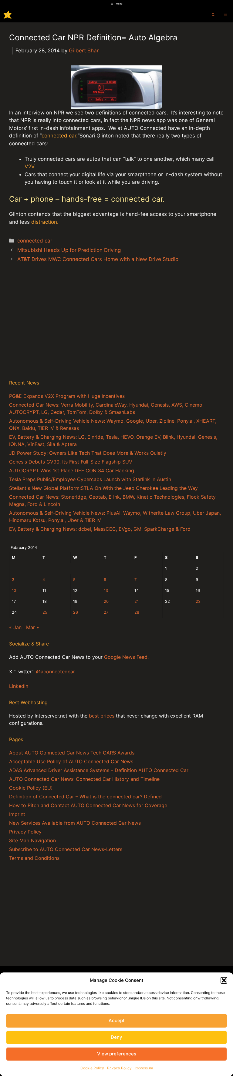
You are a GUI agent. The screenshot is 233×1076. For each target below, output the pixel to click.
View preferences (116, 1054)
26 (75, 612)
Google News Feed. (126, 657)
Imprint (17, 814)
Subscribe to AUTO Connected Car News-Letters (65, 849)
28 (136, 612)
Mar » (32, 627)
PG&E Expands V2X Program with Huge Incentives (67, 396)
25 (44, 612)
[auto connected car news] (7, 14)
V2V (29, 166)
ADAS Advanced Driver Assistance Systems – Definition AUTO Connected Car (98, 770)
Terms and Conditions (34, 858)
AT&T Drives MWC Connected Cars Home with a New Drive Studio (97, 259)
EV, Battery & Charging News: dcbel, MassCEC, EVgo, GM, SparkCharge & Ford (100, 529)
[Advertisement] (116, 327)
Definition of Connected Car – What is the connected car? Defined (85, 797)
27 (106, 612)
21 (136, 601)
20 (106, 601)
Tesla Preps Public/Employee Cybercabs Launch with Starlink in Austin (90, 479)
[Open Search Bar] (213, 14)
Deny (116, 1037)
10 (14, 590)
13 (106, 590)
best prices (101, 716)
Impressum (144, 1068)
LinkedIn (18, 686)
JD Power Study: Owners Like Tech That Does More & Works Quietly (87, 453)
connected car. (60, 136)
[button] (224, 980)
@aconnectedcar (55, 671)
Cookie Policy (92, 1068)
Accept (117, 1020)
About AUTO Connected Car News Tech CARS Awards (71, 753)
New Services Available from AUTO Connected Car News (75, 823)
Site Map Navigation (32, 840)
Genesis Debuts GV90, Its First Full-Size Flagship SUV (70, 462)
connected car (34, 241)
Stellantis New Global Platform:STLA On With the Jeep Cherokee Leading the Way (103, 488)
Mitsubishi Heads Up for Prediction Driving (69, 250)
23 (198, 601)
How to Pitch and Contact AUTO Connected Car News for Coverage (88, 805)
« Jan (15, 627)
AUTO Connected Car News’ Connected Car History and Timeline (84, 779)
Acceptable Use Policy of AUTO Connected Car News (71, 761)
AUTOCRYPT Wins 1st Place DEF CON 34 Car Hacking (71, 470)
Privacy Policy (119, 1068)
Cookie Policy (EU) (31, 788)
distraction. (45, 222)
